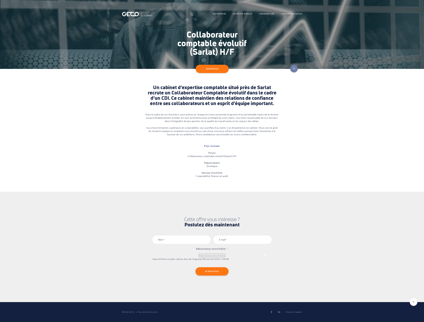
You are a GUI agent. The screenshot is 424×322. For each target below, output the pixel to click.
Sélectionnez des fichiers (212, 255)
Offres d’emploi (242, 13)
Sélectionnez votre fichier (212, 248)
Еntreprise (219, 13)
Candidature (267, 13)
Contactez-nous (291, 13)
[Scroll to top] (413, 302)
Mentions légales (294, 312)
